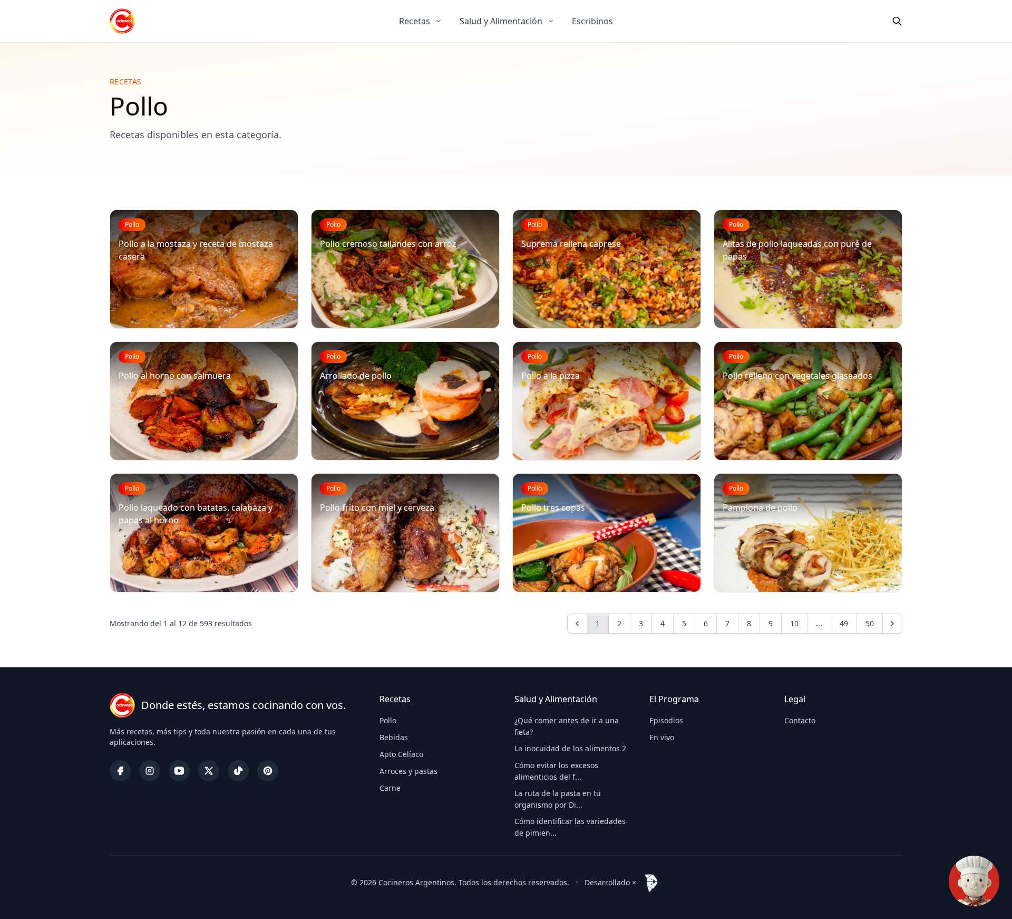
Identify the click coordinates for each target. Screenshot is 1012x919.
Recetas (414, 21)
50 (869, 623)
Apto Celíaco (401, 754)
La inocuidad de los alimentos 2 (570, 748)
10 (794, 623)
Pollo (388, 720)
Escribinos (592, 21)
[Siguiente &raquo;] (892, 624)
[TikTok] (238, 770)
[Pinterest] (267, 770)
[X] (208, 770)
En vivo (661, 737)
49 (844, 623)
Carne (390, 788)
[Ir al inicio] (122, 21)
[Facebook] (120, 770)
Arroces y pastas (408, 771)
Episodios (666, 720)
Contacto (799, 720)
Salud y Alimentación (501, 21)
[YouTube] (179, 770)
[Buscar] (897, 21)
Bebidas (394, 737)
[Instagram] (149, 770)
